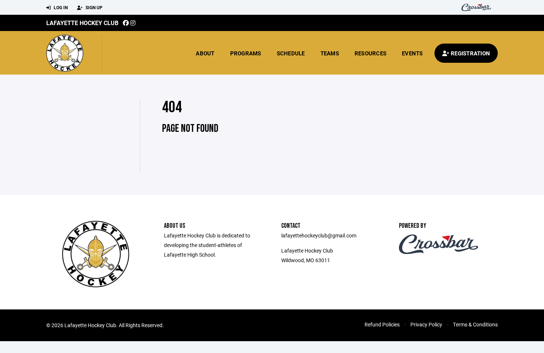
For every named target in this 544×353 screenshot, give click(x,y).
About (205, 53)
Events (412, 53)
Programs (245, 53)
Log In (60, 7)
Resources (370, 53)
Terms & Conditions (475, 324)
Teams (329, 53)
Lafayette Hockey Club (82, 23)
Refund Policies (382, 324)
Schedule (291, 53)
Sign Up (93, 7)
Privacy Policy (426, 324)
